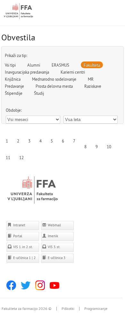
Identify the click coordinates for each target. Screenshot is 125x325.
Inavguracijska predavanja (27, 72)
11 (8, 157)
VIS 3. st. (53, 247)
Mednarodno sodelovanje (54, 79)
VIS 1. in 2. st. (22, 247)
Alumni (33, 65)
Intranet (18, 225)
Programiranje (95, 309)
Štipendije (13, 93)
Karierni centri (73, 72)
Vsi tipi (10, 65)
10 (109, 146)
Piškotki (68, 309)
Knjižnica (13, 79)
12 (21, 157)
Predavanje (14, 86)
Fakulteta (92, 65)
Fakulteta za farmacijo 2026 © (27, 309)
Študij (39, 93)
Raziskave (92, 86)
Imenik (52, 236)
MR (91, 79)
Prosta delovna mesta (54, 86)
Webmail (54, 225)
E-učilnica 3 (56, 258)
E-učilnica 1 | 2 (24, 258)
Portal (17, 236)
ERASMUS (60, 65)
